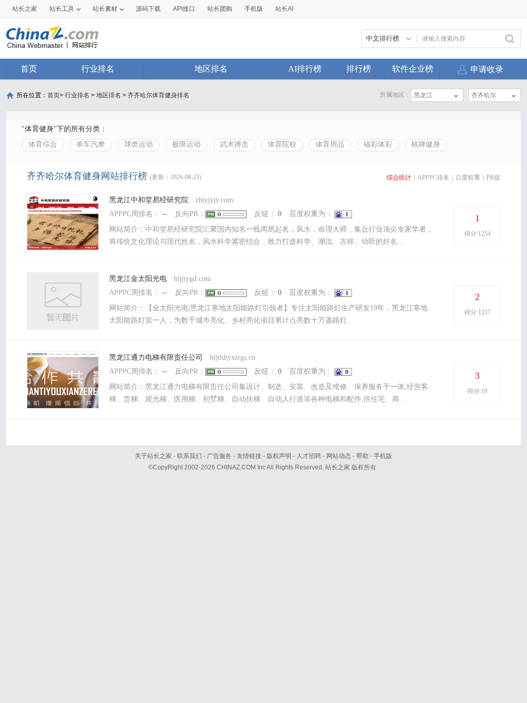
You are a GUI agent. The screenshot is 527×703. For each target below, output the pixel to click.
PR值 (493, 177)
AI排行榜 (305, 68)
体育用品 (329, 144)
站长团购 (219, 8)
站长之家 (24, 8)
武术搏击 (234, 144)
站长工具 (61, 8)
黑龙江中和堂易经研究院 (148, 200)
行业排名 (97, 68)
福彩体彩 (377, 144)
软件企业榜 (412, 68)
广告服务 (219, 456)
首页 (29, 68)
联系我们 (189, 456)
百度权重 (467, 177)
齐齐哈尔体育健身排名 (158, 95)
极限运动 (186, 144)
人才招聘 (308, 456)
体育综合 (42, 144)
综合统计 (399, 177)
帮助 (362, 456)
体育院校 (282, 144)
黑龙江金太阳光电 (138, 279)
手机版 (383, 456)
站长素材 (105, 8)
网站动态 (338, 456)
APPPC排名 (433, 177)
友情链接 (249, 456)
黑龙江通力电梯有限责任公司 (156, 357)
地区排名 (211, 68)
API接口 (184, 8)
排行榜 (358, 68)
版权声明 (279, 456)
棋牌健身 (425, 144)
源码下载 (148, 8)
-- (164, 214)
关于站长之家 (153, 456)
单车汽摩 (90, 144)
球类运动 (138, 144)
